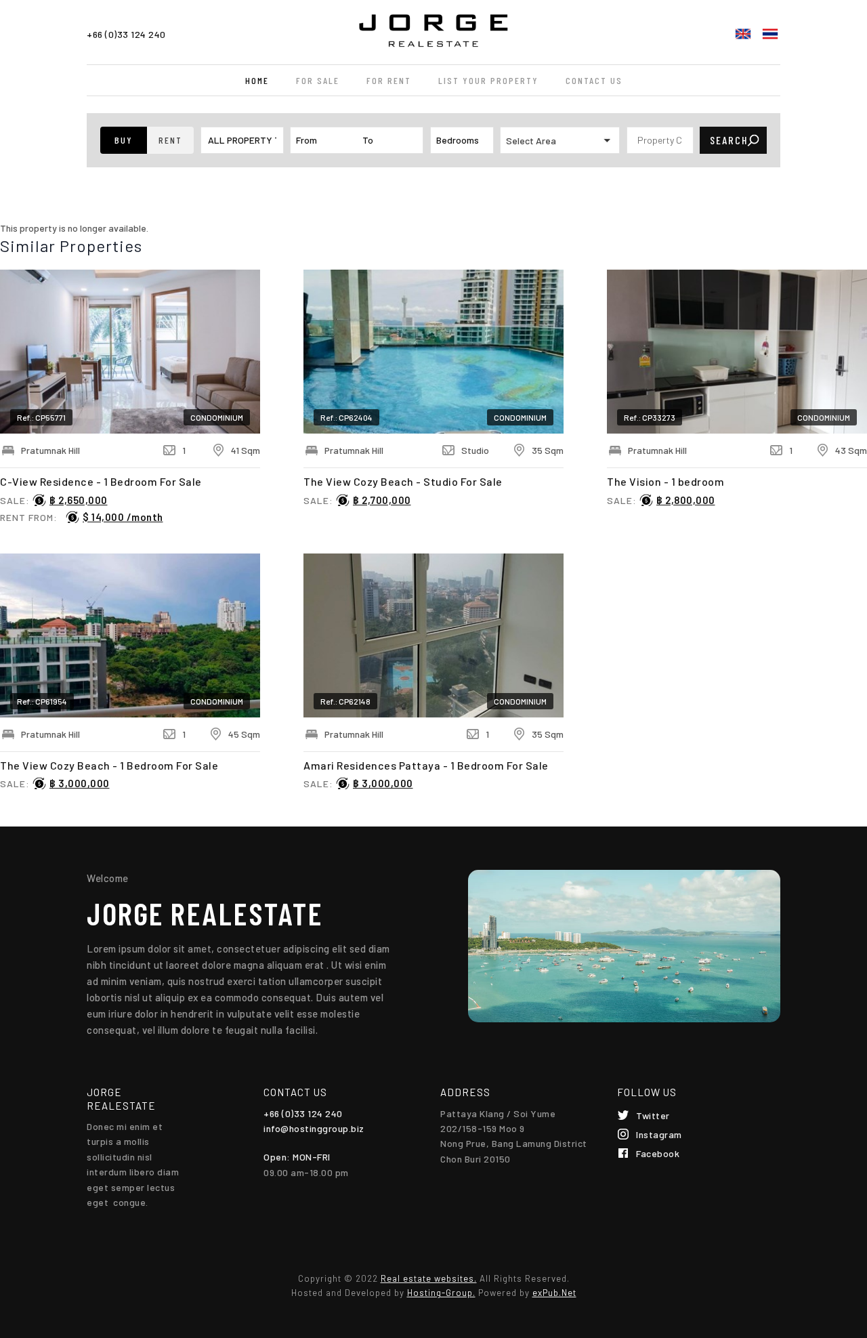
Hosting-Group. (441, 1292)
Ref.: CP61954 (42, 701)
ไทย (770, 34)
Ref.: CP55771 (41, 417)
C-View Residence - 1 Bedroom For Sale (101, 481)
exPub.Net (554, 1292)
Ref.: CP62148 (345, 701)
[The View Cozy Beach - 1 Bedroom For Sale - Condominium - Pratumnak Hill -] (130, 635)
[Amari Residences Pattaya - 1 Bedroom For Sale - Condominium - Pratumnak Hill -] (433, 635)
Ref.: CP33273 (649, 417)
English (743, 34)
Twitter (653, 1115)
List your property (488, 80)
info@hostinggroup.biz (313, 1128)
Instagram (659, 1134)
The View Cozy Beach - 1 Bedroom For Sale (109, 765)
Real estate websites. (429, 1278)
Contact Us (594, 80)
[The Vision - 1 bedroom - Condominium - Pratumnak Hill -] (737, 352)
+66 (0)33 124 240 (126, 34)
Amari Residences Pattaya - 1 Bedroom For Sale (426, 765)
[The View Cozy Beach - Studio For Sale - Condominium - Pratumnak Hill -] (433, 352)
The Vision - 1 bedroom (665, 481)
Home (257, 80)
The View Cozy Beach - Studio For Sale (403, 481)
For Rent (388, 80)
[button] (123, 140)
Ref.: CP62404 (346, 417)
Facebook (657, 1153)
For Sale (317, 80)
